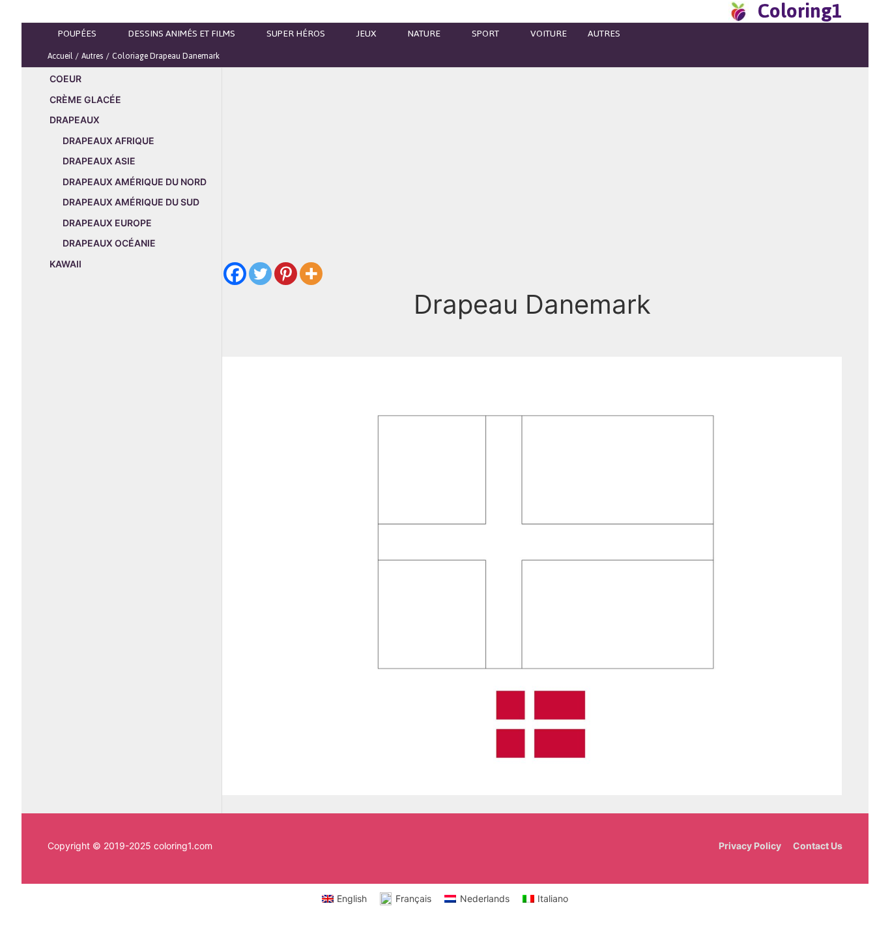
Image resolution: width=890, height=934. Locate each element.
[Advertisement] (135, 503)
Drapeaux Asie (99, 160)
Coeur (65, 78)
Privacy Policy (750, 845)
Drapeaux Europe (107, 222)
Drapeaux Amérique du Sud (131, 201)
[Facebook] (234, 273)
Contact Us (817, 845)
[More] (311, 273)
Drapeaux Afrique (108, 140)
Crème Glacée (85, 99)
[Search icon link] (714, 11)
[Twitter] (260, 273)
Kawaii (65, 263)
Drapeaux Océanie (109, 243)
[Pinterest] (285, 273)
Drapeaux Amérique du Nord (135, 181)
